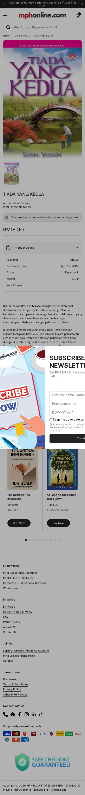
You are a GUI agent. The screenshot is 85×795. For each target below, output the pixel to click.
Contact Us (10, 632)
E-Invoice (9, 606)
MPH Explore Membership (19, 656)
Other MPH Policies (15, 694)
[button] (78, 15)
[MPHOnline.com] (42, 15)
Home (6, 35)
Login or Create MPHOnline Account (26, 650)
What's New (10, 588)
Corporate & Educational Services (24, 583)
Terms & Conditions (15, 684)
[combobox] (42, 27)
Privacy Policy (12, 689)
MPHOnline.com (56, 789)
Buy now (19, 523)
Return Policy (11, 622)
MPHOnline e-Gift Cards (18, 578)
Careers (8, 660)
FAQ (5, 617)
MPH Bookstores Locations (20, 573)
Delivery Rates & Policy (17, 611)
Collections (21, 35)
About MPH (10, 627)
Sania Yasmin (21, 203)
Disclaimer (9, 679)
